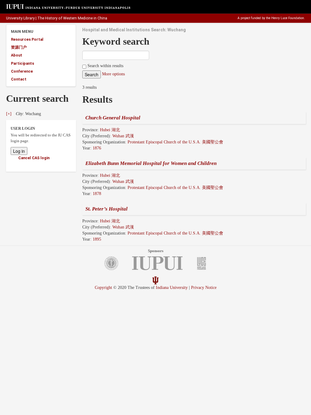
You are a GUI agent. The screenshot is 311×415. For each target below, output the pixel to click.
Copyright (103, 287)
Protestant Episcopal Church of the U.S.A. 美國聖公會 (175, 142)
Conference (22, 71)
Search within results (104, 65)
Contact (18, 79)
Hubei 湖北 (110, 130)
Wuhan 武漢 (123, 136)
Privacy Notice (204, 287)
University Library (20, 18)
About (16, 55)
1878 (97, 193)
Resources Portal (27, 39)
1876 (97, 148)
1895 (97, 239)
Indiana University (172, 287)
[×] (9, 113)
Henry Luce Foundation (287, 18)
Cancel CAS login (34, 158)
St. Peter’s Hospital (106, 209)
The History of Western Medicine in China (72, 18)
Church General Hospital (112, 118)
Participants (22, 63)
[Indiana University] (155, 280)
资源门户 (19, 47)
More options (113, 74)
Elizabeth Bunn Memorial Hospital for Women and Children (151, 163)
